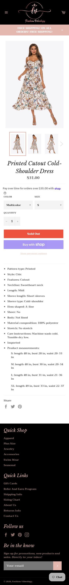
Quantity (10, 212)
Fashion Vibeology (22, 581)
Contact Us (11, 516)
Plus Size (9, 443)
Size (37, 196)
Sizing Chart (12, 499)
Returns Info (12, 510)
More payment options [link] (33, 253)
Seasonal (9, 465)
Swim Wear (11, 460)
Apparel (9, 438)
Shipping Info (13, 494)
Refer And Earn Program (20, 489)
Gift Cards (10, 483)
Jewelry (9, 449)
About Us (10, 505)
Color (8, 196)
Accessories (11, 454)
